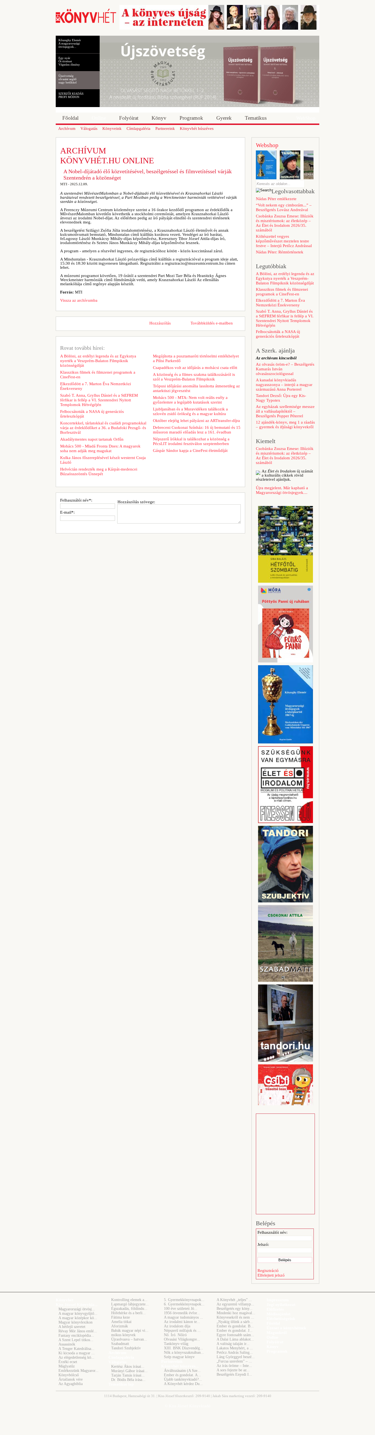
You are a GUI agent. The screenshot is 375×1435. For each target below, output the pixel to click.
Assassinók (66, 1344)
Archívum (117, 1352)
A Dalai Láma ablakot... (235, 1339)
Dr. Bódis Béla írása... (128, 1380)
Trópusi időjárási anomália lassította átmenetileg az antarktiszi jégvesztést (196, 388)
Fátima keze (120, 1317)
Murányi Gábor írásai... (129, 1371)
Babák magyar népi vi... (130, 1330)
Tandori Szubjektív (126, 1348)
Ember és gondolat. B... (235, 1326)
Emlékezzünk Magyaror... (78, 1371)
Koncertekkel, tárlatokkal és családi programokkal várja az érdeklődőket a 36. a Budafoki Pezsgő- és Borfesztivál (103, 428)
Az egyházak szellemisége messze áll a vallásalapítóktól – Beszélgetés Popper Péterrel (285, 411)
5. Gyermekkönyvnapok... (184, 1300)
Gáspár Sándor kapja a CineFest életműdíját (190, 450)
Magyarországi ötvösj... (76, 1309)
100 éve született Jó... (180, 1309)
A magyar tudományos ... (183, 1317)
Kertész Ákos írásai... (127, 1366)
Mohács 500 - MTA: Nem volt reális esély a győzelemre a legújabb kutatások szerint (190, 399)
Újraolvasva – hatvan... (129, 1339)
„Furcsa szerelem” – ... (234, 1361)
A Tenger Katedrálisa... (76, 1349)
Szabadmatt (120, 1344)
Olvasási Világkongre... (182, 1339)
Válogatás (117, 1362)
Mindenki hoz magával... (236, 1313)
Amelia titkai (121, 1322)
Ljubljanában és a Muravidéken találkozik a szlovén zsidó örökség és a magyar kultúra (190, 411)
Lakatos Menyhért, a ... (235, 1348)
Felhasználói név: (272, 1232)
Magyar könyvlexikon (75, 1322)
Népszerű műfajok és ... (182, 1330)
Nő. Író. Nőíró (175, 1335)
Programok (277, 1351)
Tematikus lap (121, 1384)
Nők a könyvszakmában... (184, 1352)
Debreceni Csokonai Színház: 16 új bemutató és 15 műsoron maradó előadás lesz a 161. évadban (196, 429)
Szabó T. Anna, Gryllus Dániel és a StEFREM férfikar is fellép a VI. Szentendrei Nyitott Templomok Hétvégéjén (99, 400)
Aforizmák (119, 1326)
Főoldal (273, 1323)
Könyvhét (64, 1300)
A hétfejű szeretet (71, 1327)
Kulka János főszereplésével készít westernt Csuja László (103, 460)
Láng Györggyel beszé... (236, 1357)
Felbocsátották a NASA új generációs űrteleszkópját (92, 413)
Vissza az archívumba (78, 300)
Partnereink (172, 1361)
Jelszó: (263, 1244)
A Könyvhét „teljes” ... (234, 1300)
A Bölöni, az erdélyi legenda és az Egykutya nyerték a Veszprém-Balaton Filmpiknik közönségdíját (98, 361)
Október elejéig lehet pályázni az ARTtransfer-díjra (196, 420)
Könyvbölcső (68, 1375)
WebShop (305, 118)
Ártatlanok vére (70, 1379)
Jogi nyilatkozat (281, 1304)
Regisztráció (268, 1270)
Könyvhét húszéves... (180, 1366)
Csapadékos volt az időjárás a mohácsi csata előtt (195, 367)
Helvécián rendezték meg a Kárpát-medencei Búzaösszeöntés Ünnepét (98, 471)
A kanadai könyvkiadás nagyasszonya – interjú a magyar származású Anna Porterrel (284, 384)
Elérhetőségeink (281, 1318)
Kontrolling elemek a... (129, 1300)
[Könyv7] (86, 22)
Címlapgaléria (121, 1357)
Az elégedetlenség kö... (76, 1357)
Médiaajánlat (278, 1314)
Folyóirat (275, 1342)
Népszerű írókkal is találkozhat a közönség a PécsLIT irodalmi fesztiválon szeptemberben (191, 441)
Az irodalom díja (177, 1326)
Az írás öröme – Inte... (234, 1366)
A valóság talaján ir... (233, 1344)
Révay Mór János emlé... (77, 1331)
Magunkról (277, 1332)
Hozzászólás (160, 323)
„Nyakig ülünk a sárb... (235, 1322)
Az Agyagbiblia (70, 1384)
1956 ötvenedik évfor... (182, 1313)
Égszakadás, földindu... (129, 1309)
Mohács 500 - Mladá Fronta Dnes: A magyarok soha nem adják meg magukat (100, 448)
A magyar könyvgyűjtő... (77, 1313)
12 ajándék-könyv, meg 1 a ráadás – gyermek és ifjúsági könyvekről (285, 424)
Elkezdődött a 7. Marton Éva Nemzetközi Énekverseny (95, 386)
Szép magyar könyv (179, 1357)
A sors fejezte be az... (233, 1370)
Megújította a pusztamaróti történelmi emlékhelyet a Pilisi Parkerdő (196, 358)
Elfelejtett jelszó (271, 1275)
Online (272, 1337)
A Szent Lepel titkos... (75, 1340)
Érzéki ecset (67, 1362)
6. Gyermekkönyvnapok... (184, 1304)
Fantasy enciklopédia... (76, 1335)
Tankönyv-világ (176, 1344)
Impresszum (278, 1300)
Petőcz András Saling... (235, 1352)
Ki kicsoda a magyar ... (76, 1353)
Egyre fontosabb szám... (235, 1335)
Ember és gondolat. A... (182, 1375)
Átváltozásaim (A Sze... (182, 1371)
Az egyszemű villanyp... (235, 1304)
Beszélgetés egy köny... (235, 1309)
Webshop (267, 145)
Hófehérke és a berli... (128, 1313)
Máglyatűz (66, 1366)
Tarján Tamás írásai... (128, 1375)
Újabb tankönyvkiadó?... (183, 1379)
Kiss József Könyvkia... (77, 1304)
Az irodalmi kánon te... (182, 1322)
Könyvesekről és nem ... (235, 1317)
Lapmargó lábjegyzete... (130, 1304)
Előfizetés (275, 1309)
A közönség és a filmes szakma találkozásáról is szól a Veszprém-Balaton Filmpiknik (194, 376)
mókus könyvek (123, 1335)
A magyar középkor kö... (77, 1318)
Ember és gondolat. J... (235, 1330)
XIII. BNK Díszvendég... (183, 1348)
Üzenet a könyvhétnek (286, 1328)
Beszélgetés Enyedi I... (234, 1374)
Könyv (273, 1346)
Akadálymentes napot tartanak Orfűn (92, 439)
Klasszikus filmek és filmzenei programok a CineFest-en (97, 374)
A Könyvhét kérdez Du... (183, 1384)
